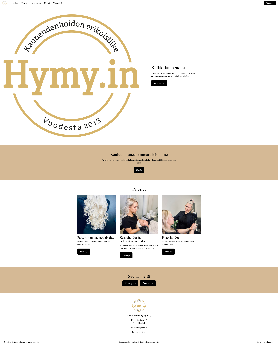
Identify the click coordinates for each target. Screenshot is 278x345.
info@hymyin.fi (140, 327)
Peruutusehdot (124, 342)
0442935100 (140, 332)
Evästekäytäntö (138, 342)
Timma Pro (270, 342)
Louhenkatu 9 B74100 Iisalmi (140, 321)
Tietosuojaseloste (152, 342)
